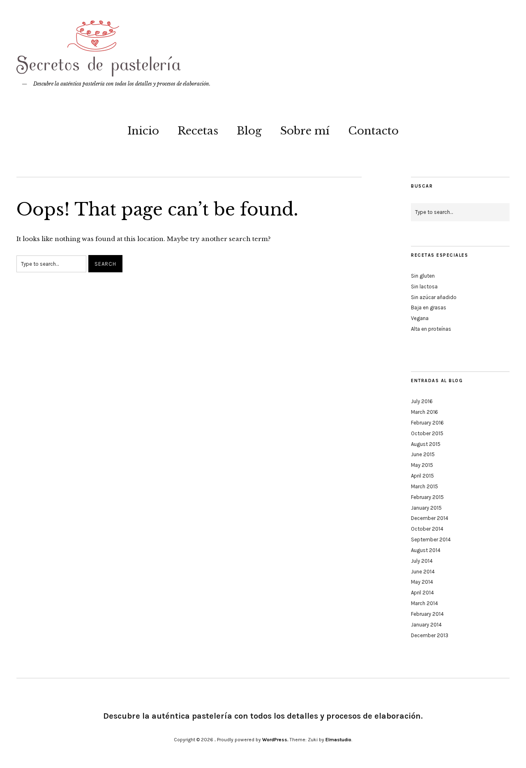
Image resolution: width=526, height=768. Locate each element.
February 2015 (427, 497)
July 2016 (422, 401)
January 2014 (426, 625)
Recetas (198, 130)
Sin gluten (423, 276)
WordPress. (275, 739)
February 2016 (427, 423)
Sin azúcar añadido (434, 297)
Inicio (143, 130)
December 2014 (429, 518)
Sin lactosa (424, 286)
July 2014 (422, 561)
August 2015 (426, 444)
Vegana (420, 318)
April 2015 (422, 476)
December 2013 (429, 635)
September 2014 (431, 539)
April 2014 (422, 592)
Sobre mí (305, 130)
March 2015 (424, 486)
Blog (249, 130)
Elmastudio (338, 739)
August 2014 (426, 550)
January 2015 (426, 508)
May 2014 (422, 582)
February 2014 (427, 614)
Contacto (373, 130)
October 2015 (427, 433)
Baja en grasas (428, 307)
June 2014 (423, 571)
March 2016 (424, 412)
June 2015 (423, 454)
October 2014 (427, 529)
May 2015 (422, 465)
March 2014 (424, 603)
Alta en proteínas (431, 329)
